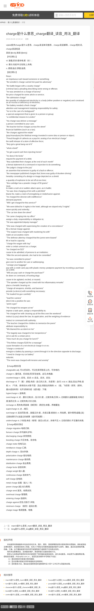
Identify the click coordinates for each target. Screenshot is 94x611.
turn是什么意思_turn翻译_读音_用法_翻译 (22, 584)
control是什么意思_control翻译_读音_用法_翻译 (24, 595)
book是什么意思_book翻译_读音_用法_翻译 (22, 591)
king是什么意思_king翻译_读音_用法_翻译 (30, 529)
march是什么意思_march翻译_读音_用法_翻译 (31, 526)
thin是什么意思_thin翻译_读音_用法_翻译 (64, 591)
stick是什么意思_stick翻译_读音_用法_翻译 (64, 595)
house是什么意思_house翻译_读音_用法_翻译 (66, 580)
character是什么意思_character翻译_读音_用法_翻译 (24, 587)
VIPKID (3, 22)
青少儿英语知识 (14, 22)
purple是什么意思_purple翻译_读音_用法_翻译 (66, 584)
